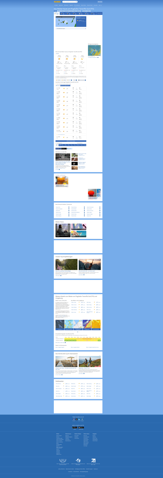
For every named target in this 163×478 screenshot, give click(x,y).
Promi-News (85, 445)
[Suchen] (76, 2)
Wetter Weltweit (86, 443)
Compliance (70, 471)
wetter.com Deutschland (59, 439)
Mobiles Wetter (77, 433)
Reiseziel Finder (95, 438)
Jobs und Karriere (61, 468)
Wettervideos (86, 433)
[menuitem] (56, 5)
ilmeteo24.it (58, 451)
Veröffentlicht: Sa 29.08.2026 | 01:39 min (60, 168)
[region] (71, 135)
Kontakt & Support (89, 468)
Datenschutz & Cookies (70, 468)
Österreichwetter (86, 439)
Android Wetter (76, 438)
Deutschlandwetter (86, 436)
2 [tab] (78, 331)
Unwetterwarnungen (59, 438)
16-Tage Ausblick (99, 13)
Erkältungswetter (95, 439)
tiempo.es (57, 449)
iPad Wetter (76, 436)
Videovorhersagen (59, 435)
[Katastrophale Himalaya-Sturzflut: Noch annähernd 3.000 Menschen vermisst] (63, 156)
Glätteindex (94, 436)
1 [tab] (77, 331)
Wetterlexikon (86, 444)
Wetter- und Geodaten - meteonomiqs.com (59, 447)
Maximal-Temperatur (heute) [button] (91, 56)
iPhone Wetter (76, 435)
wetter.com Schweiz (59, 440)
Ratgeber (95, 433)
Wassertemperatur (68, 440)
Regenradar (67, 435)
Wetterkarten (68, 433)
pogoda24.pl (58, 453)
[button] (71, 140)
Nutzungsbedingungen (84, 471)
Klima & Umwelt (95, 440)
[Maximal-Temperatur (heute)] (94, 50)
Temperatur (67, 438)
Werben (57, 443)
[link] (56, 5)
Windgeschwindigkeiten (68, 436)
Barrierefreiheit (76, 471)
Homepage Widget (59, 444)
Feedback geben (84, 21)
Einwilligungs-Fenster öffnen (80, 468)
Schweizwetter (86, 438)
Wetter (57, 433)
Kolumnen (57, 436)
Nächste (100, 324)
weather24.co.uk (58, 454)
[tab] (58, 85)
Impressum (96, 468)
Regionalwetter (86, 440)
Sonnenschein (67, 439)
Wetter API (57, 445)
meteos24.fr (58, 450)
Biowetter (94, 435)
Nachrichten (85, 435)
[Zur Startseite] (57, 2)
